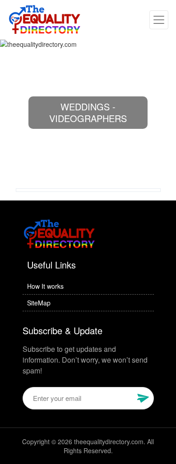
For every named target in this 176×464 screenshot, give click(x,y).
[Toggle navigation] (158, 19)
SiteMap (39, 302)
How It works (45, 286)
